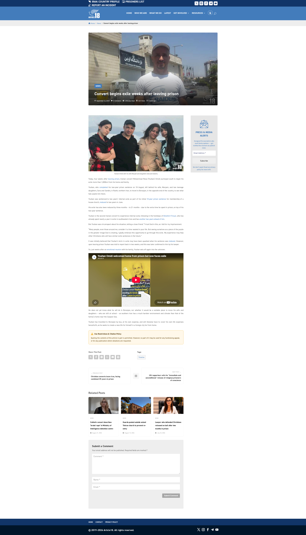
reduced (103, 202)
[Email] (112, 357)
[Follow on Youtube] (216, 3)
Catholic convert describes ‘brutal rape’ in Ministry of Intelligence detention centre (101, 425)
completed (103, 187)
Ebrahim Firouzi (169, 216)
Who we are (140, 13)
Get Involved (180, 13)
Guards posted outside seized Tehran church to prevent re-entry (134, 425)
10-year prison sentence (156, 199)
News (99, 23)
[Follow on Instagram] (201, 3)
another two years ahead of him (151, 219)
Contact (99, 522)
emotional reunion (114, 249)
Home (129, 13)
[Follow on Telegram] (211, 3)
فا (210, 13)
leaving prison (113, 179)
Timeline (141, 357)
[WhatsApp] (107, 357)
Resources (197, 13)
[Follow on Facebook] (206, 3)
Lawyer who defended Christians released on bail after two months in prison (168, 425)
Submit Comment (171, 495)
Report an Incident (104, 5)
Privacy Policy (111, 522)
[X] (90, 357)
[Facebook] (96, 357)
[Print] (118, 357)
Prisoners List (135, 2)
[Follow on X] (196, 3)
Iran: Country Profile (106, 2)
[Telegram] (101, 357)
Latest (167, 13)
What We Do (155, 13)
